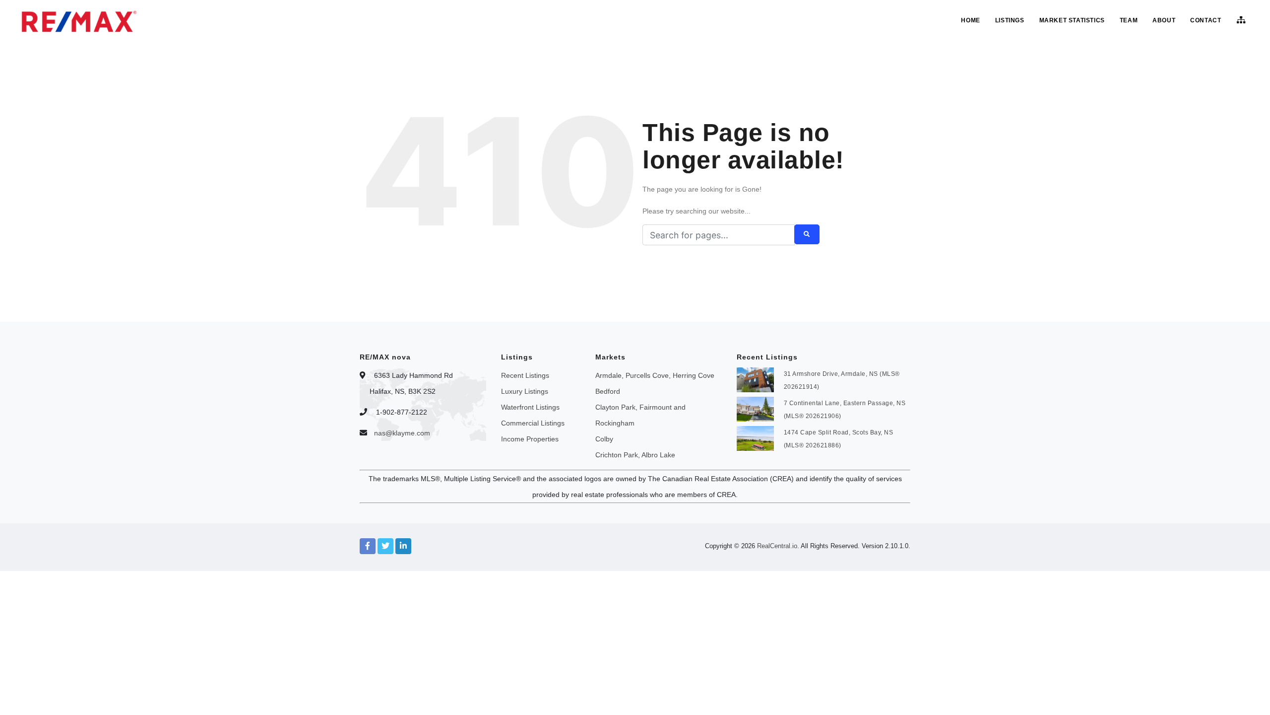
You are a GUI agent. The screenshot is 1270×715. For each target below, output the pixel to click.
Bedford (607, 391)
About (1163, 20)
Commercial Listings (533, 423)
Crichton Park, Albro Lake (635, 455)
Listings (1009, 20)
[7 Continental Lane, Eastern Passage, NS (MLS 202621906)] (755, 408)
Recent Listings (525, 375)
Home (970, 20)
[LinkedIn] (403, 546)
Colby (604, 439)
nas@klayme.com (402, 433)
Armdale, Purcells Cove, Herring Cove (654, 375)
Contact (1205, 20)
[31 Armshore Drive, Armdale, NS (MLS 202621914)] (755, 379)
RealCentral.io (777, 546)
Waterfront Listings (530, 407)
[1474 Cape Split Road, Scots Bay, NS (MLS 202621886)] (755, 437)
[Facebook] (368, 546)
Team (1129, 20)
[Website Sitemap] (1242, 20)
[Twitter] (385, 546)
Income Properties (530, 439)
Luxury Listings (524, 391)
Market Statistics (1072, 20)
